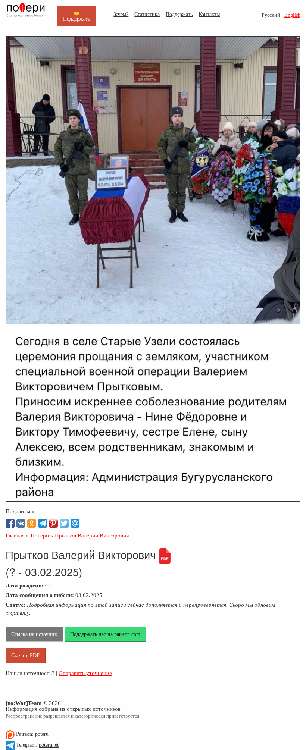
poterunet (49, 745)
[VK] (20, 523)
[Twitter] (64, 523)
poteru (42, 734)
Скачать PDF (25, 655)
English (292, 15)
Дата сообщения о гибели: (40, 595)
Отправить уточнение (85, 673)
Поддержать (179, 14)
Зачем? (120, 14)
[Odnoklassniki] (31, 523)
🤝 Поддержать (76, 15)
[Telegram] (42, 523)
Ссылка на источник (34, 634)
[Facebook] (10, 523)
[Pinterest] (53, 523)
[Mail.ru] (75, 523)
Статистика (147, 14)
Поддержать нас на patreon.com (105, 634)
